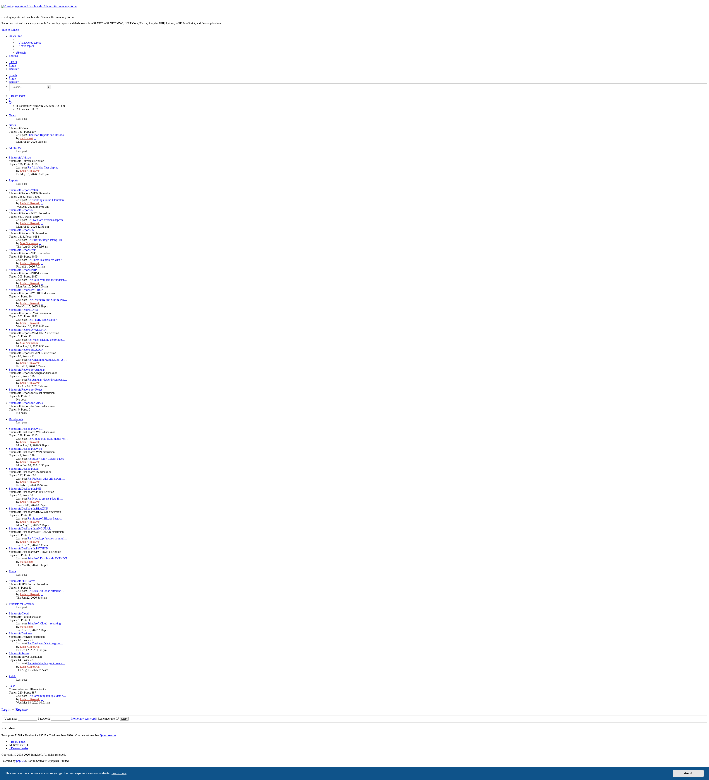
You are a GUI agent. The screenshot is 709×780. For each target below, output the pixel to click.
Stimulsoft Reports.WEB (23, 190)
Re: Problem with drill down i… (46, 478)
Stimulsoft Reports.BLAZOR (26, 349)
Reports (13, 180)
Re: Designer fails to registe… (45, 643)
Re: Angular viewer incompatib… (47, 379)
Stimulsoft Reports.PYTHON (26, 289)
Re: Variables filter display (43, 167)
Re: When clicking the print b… (46, 339)
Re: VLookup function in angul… (47, 538)
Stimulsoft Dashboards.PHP (25, 488)
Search (13, 75)
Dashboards (16, 419)
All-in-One (15, 147)
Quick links (15, 36)
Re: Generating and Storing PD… (47, 299)
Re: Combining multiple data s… (47, 695)
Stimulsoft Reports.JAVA (23, 309)
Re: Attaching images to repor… (46, 663)
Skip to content (10, 29)
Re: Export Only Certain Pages (46, 458)
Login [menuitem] (12, 65)
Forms (12, 571)
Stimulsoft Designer (20, 633)
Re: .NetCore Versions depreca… (47, 220)
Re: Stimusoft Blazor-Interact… (46, 518)
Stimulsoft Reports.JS (21, 229)
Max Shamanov (29, 243)
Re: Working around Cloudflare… (47, 200)
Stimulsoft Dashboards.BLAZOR (28, 508)
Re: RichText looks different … (46, 590)
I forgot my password (83, 718)
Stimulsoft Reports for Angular (27, 369)
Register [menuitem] (13, 68)
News (12, 115)
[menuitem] (28, 42)
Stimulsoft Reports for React (25, 389)
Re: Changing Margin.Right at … (47, 359)
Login (12, 78)
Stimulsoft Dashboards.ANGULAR (30, 528)
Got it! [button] (688, 773)
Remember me (106, 718)
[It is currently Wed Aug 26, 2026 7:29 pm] (10, 102)
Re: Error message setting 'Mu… (47, 239)
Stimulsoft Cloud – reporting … (46, 623)
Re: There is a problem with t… (46, 259)
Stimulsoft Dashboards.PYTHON (28, 548)
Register (13, 81)
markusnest (26, 138)
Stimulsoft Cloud (19, 613)
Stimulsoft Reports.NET (23, 210)
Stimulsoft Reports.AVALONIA (28, 329)
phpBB (20, 760)
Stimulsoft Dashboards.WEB (26, 428)
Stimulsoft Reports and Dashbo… (47, 135)
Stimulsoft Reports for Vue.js (26, 402)
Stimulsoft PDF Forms (22, 581)
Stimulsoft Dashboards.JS (24, 468)
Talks (12, 685)
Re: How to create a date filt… (45, 498)
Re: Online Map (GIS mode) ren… (48, 438)
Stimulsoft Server (19, 653)
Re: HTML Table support (42, 319)
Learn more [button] (119, 773)
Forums (13, 55)
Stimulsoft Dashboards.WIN (25, 448)
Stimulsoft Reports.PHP (23, 269)
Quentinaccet (108, 735)
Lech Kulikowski (30, 170)
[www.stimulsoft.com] (354, 9)
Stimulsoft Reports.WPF (23, 249)
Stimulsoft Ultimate (20, 157)
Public (12, 676)
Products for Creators (21, 603)
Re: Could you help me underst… (47, 279)
